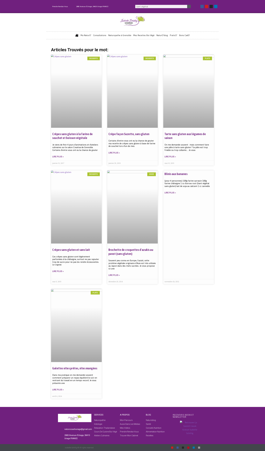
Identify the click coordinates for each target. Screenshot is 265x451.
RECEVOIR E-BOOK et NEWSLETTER (183, 416)
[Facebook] (202, 6)
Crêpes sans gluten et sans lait (71, 250)
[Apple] (199, 448)
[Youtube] (206, 6)
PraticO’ (173, 35)
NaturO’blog (162, 35)
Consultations (99, 35)
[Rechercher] (189, 6)
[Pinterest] (188, 448)
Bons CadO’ (184, 35)
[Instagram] (211, 6)
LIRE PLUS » (58, 156)
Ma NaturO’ (85, 35)
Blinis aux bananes (176, 174)
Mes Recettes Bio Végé (143, 35)
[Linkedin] (215, 6)
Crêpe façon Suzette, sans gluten (128, 134)
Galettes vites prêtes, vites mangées (74, 368)
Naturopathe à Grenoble (119, 35)
